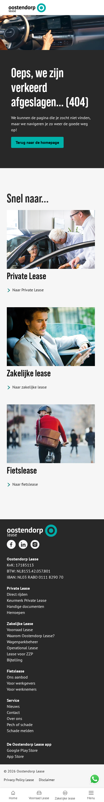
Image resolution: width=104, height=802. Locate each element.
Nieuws (13, 706)
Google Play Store (22, 750)
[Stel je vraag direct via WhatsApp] (94, 779)
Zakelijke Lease (20, 623)
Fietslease (15, 671)
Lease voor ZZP (20, 653)
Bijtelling (14, 659)
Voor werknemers (22, 689)
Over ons (14, 718)
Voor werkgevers (21, 683)
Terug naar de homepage (37, 142)
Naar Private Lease (28, 289)
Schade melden (20, 730)
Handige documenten (25, 606)
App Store (15, 756)
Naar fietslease (25, 484)
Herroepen (16, 612)
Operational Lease (22, 647)
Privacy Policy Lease (19, 780)
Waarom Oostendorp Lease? (31, 635)
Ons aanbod (17, 677)
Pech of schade (20, 724)
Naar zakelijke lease (29, 387)
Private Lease (18, 588)
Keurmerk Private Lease (26, 600)
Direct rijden (17, 594)
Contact (13, 712)
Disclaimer (47, 780)
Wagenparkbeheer (22, 641)
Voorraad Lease (20, 629)
